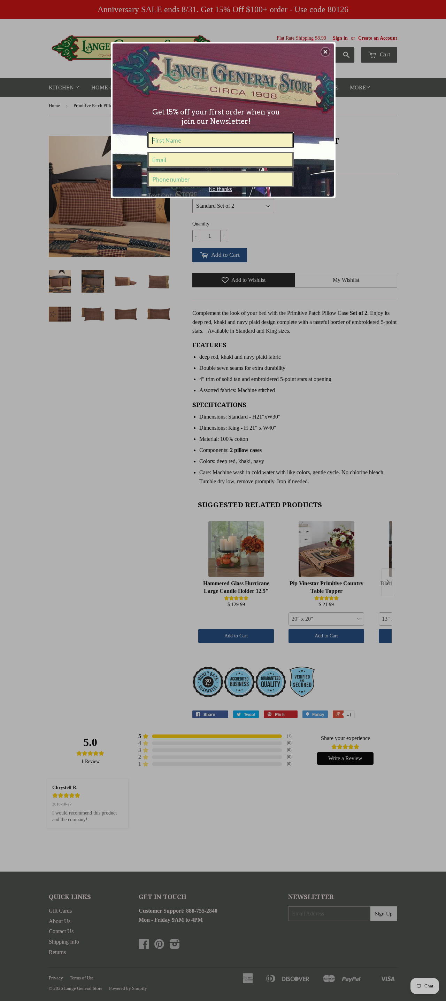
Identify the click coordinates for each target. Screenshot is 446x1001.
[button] (325, 52)
